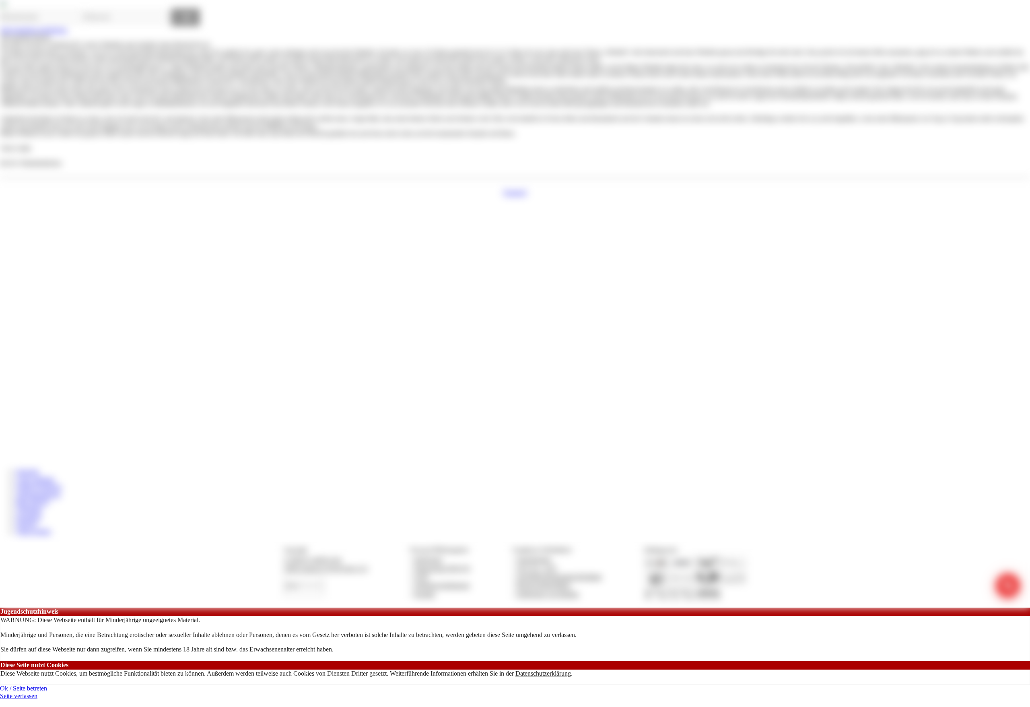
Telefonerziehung (38, 494)
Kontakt (424, 594)
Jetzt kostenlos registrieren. (34, 30)
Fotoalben (28, 516)
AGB (421, 576)
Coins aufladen (35, 479)
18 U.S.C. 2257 (537, 568)
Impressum (428, 559)
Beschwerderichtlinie (544, 585)
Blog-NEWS (32, 501)
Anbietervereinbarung (442, 585)
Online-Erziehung (39, 486)
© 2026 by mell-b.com (312, 559)
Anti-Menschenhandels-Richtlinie (559, 576)
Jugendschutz (534, 559)
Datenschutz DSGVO (442, 568)
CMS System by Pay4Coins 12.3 (326, 568)
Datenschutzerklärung (543, 673)
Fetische (26, 523)
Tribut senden (33, 531)
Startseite (27, 471)
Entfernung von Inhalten (548, 594)
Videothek (29, 508)
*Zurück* (515, 192)
